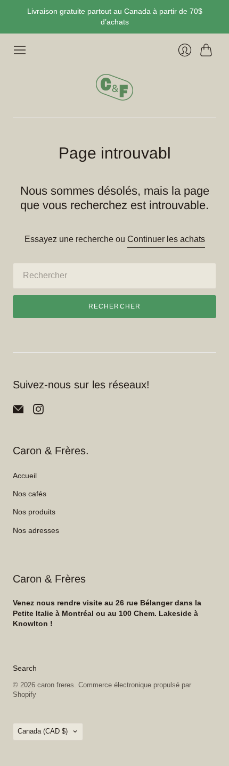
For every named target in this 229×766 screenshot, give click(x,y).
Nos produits (34, 511)
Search (25, 668)
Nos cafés (29, 493)
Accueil (25, 475)
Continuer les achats (166, 239)
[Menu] (20, 50)
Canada (43, 731)
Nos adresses (36, 530)
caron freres (55, 685)
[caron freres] (114, 87)
